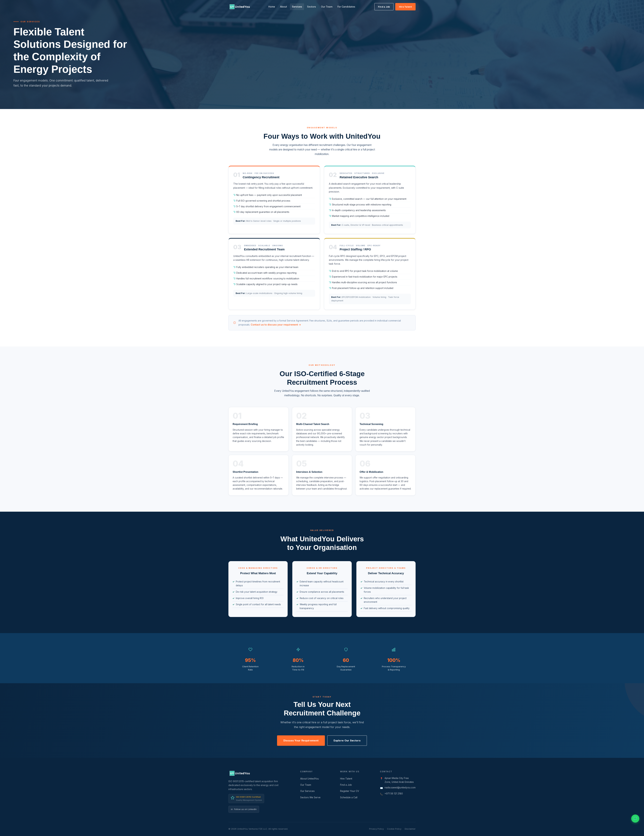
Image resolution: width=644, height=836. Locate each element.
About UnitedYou (309, 778)
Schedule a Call (348, 797)
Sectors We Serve (310, 797)
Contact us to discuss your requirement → (276, 324)
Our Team (326, 6)
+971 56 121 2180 (394, 793)
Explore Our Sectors (347, 740)
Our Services (307, 791)
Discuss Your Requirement (300, 740)
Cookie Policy (394, 828)
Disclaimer (410, 828)
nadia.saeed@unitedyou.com (400, 787)
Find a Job (384, 6)
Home (271, 6)
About (283, 6)
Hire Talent (405, 6)
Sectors (311, 6)
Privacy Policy (376, 828)
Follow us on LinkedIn (244, 809)
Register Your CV (349, 791)
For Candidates (346, 6)
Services (297, 6)
